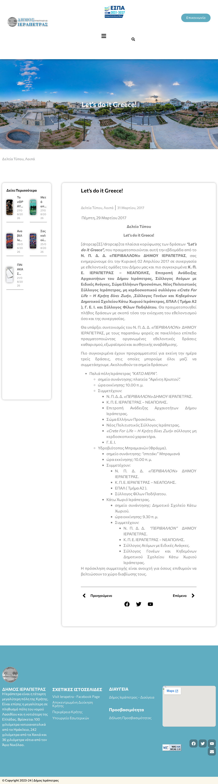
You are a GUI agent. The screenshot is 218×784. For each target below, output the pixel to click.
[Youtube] (150, 604)
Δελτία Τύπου (13, 159)
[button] (104, 36)
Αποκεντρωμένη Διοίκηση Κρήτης (72, 704)
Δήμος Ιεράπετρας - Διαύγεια (131, 697)
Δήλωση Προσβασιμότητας (130, 718)
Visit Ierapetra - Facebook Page (76, 696)
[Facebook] (127, 604)
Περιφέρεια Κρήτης (67, 712)
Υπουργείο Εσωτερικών (70, 718)
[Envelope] (212, 752)
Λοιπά (30, 159)
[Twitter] (138, 604)
